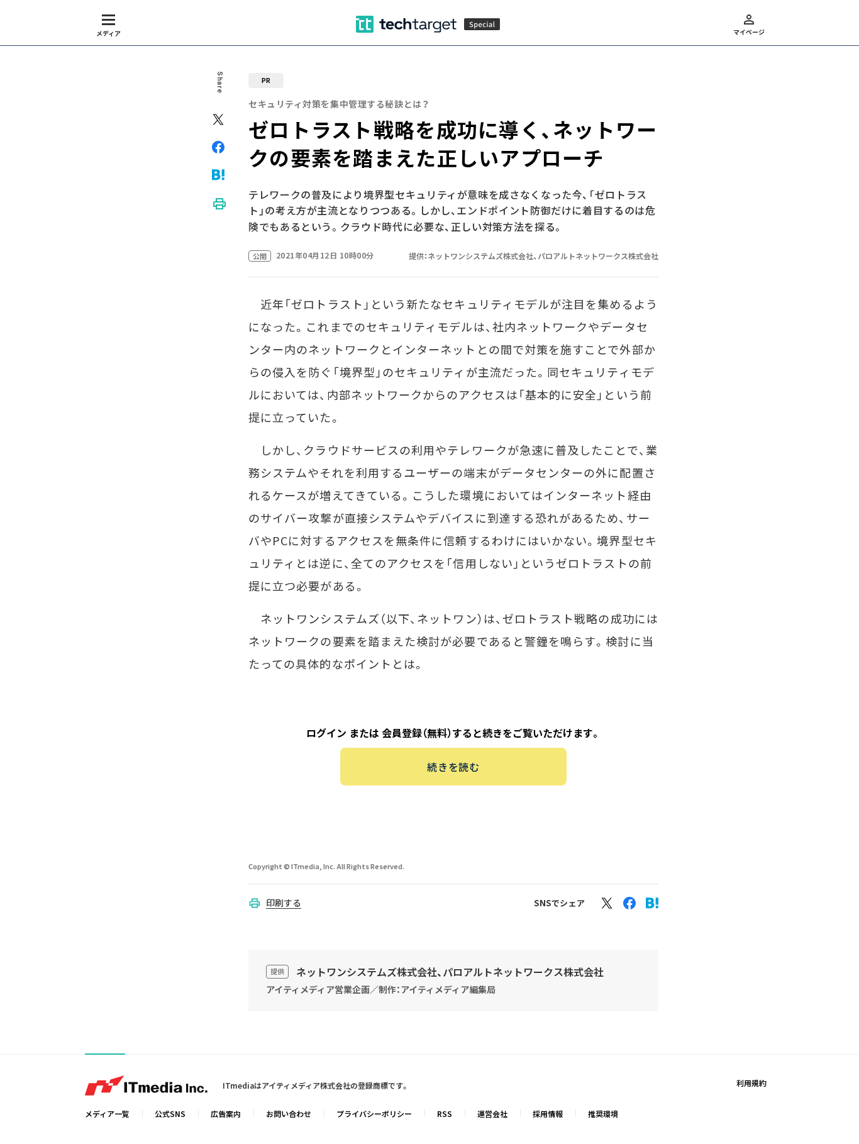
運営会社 (492, 1113)
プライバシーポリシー (374, 1113)
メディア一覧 (107, 1113)
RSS (444, 1113)
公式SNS (170, 1113)
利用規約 (751, 1082)
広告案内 (226, 1113)
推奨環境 (603, 1113)
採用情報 (548, 1113)
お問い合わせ (288, 1113)
